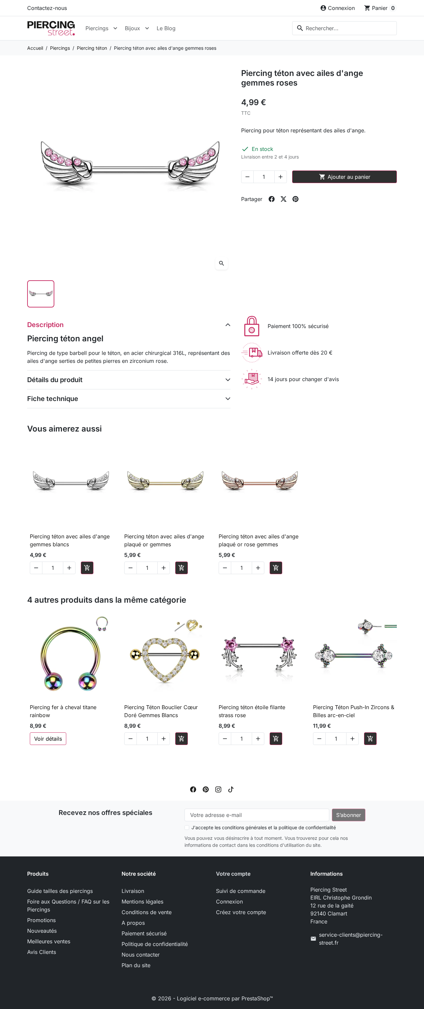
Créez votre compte (241, 912)
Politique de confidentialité (155, 944)
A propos (133, 922)
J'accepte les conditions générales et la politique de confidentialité (263, 827)
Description (45, 325)
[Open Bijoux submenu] (147, 28)
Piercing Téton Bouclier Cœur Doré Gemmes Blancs (161, 711)
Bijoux (132, 28)
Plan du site (136, 965)
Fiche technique (52, 399)
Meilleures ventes (48, 941)
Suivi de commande (240, 891)
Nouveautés (42, 930)
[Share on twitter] (283, 199)
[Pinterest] (205, 789)
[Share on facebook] (271, 199)
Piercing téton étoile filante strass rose (252, 711)
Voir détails (48, 738)
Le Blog (166, 28)
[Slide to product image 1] (40, 293)
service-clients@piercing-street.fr (351, 938)
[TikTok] (231, 789)
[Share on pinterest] (295, 199)
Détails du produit (54, 380)
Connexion (229, 901)
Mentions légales (142, 901)
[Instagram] (218, 789)
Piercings (96, 28)
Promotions (41, 920)
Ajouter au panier (344, 176)
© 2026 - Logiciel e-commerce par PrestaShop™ (212, 998)
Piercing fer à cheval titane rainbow (63, 711)
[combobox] (344, 28)
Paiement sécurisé (144, 933)
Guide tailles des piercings (60, 891)
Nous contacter (141, 954)
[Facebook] (193, 789)
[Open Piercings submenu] (115, 28)
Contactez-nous (47, 8)
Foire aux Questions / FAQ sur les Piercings (68, 905)
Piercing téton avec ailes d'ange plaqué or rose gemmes (258, 540)
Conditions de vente (147, 912)
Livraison (133, 891)
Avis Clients (41, 952)
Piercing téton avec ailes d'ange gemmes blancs (70, 540)
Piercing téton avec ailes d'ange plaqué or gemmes (164, 540)
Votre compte (233, 873)
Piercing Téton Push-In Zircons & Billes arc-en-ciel (353, 711)
